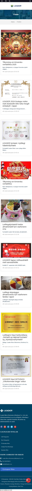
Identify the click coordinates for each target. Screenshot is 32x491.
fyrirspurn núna (9, 469)
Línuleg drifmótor (13, 486)
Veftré (24, 479)
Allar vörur (20, 486)
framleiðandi (14, 417)
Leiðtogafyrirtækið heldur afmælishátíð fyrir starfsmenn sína (14, 226)
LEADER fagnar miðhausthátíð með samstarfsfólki (15, 261)
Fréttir (19, 22)
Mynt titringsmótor (5, 440)
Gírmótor (2, 484)
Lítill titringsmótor (5, 436)
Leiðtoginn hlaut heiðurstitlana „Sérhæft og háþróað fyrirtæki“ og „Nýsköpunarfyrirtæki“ (15, 337)
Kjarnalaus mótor (4, 450)
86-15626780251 (6, 461)
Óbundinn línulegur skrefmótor (12, 484)
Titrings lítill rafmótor (25, 484)
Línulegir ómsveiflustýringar (7, 446)
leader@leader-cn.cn (7, 464)
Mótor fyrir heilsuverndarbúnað (22, 481)
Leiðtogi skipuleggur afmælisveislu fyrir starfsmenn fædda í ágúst (15, 294)
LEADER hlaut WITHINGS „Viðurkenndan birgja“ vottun (14, 380)
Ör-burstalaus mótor (5, 443)
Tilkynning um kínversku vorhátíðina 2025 (12, 63)
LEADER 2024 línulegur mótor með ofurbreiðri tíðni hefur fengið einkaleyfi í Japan (16, 103)
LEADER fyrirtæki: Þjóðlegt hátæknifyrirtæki (14, 144)
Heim (13, 22)
